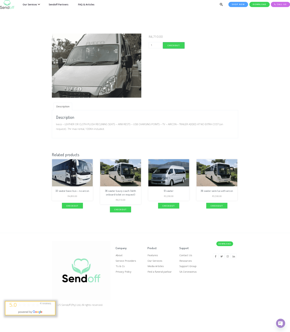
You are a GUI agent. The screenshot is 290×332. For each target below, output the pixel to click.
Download (225, 244)
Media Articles (156, 266)
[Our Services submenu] (38, 4)
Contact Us (185, 255)
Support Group (188, 266)
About (119, 255)
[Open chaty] (280, 323)
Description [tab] (62, 106)
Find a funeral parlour (160, 271)
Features (153, 255)
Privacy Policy (123, 271)
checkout (173, 45)
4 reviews (45, 303)
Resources (185, 260)
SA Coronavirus (188, 271)
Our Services (155, 260)
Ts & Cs (120, 266)
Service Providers (126, 260)
